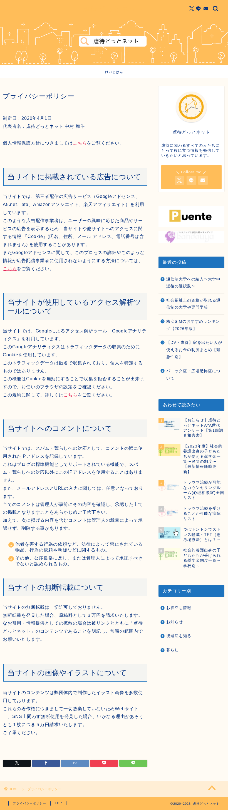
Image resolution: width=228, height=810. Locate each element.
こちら (80, 143)
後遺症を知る (178, 636)
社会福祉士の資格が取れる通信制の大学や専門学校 (193, 304)
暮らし (172, 650)
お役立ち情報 (178, 608)
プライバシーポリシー (29, 803)
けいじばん (114, 72)
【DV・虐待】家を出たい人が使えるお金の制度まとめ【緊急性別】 (194, 350)
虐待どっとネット (114, 8)
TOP (58, 803)
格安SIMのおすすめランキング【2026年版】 (193, 325)
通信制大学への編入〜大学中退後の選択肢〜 (193, 283)
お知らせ (174, 622)
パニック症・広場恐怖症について (193, 374)
